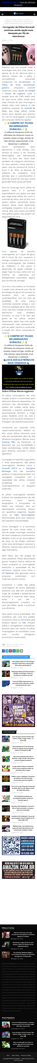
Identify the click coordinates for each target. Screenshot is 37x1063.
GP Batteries (8, 573)
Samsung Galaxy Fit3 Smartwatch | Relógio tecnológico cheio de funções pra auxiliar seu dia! (23, 673)
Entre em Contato (26, 1055)
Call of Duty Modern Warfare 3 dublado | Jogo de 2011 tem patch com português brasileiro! (23, 758)
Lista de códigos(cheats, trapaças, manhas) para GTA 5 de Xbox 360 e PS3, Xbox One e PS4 (23, 1024)
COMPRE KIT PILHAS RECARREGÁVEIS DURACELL (21, 126)
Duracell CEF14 (9, 468)
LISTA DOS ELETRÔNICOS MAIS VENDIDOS (20, 361)
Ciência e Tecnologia (12, 644)
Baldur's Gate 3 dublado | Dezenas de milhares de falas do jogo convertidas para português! (23, 778)
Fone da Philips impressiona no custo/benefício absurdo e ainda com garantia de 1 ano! (23, 683)
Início (8, 1055)
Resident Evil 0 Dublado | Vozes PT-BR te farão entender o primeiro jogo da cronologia (23, 808)
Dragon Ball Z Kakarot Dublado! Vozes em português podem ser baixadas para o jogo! (23, 768)
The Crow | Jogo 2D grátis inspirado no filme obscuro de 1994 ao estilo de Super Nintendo (23, 788)
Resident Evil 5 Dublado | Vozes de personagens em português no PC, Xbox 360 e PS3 (23, 818)
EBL (25, 622)
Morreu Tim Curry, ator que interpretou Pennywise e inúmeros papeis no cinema (23, 934)
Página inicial (9, 19)
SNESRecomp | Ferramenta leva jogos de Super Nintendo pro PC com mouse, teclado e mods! (23, 828)
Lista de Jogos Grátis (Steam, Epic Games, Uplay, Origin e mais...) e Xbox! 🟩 (23, 738)
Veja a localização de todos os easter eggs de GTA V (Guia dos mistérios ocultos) (23, 1044)
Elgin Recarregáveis (24, 515)
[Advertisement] (18, 903)
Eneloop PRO (8, 442)
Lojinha (21, 644)
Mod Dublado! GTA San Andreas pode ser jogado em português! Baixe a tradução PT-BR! (23, 748)
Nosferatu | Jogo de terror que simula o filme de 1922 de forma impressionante (23, 944)
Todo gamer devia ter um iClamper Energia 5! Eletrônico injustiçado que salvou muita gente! (23, 663)
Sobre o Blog (15, 1055)
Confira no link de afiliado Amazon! (20, 387)
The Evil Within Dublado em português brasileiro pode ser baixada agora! (23, 798)
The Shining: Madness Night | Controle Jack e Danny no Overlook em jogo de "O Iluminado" (23, 954)
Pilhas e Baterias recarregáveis (22, 19)
